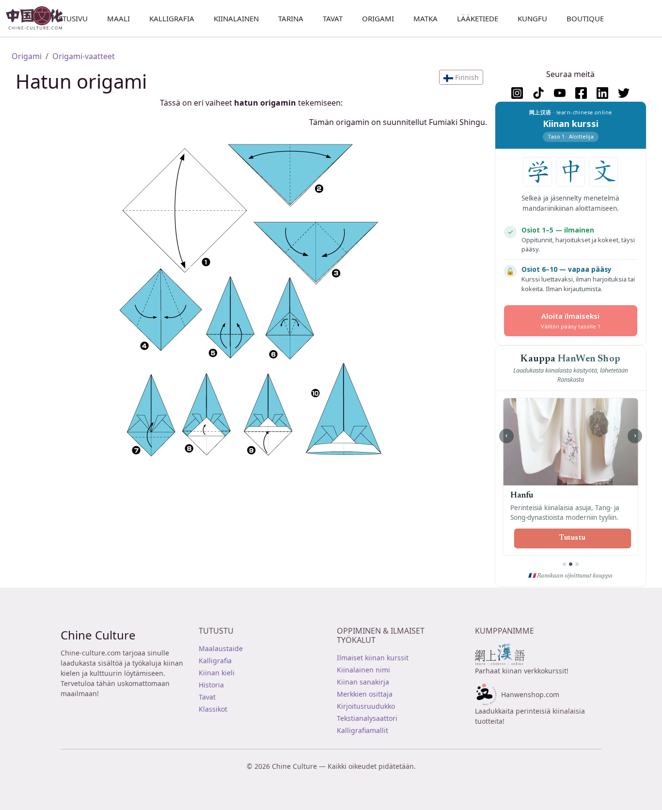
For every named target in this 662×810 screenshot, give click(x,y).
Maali (118, 18)
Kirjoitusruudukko (366, 706)
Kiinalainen (236, 18)
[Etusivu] (38, 18)
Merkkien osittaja (365, 694)
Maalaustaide (221, 648)
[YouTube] (560, 93)
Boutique (585, 18)
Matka (425, 18)
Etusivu (73, 18)
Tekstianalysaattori (367, 718)
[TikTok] (538, 93)
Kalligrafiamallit (362, 730)
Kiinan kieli (217, 672)
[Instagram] (517, 93)
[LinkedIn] (602, 93)
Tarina (290, 18)
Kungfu (532, 18)
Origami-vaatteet (83, 56)
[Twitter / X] (623, 93)
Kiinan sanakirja (363, 681)
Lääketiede (477, 18)
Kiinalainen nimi (363, 669)
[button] (461, 77)
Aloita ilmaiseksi (570, 320)
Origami (378, 18)
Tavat (333, 18)
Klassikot (213, 709)
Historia (211, 684)
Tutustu (572, 538)
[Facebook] (581, 93)
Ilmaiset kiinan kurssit (373, 657)
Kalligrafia (171, 18)
